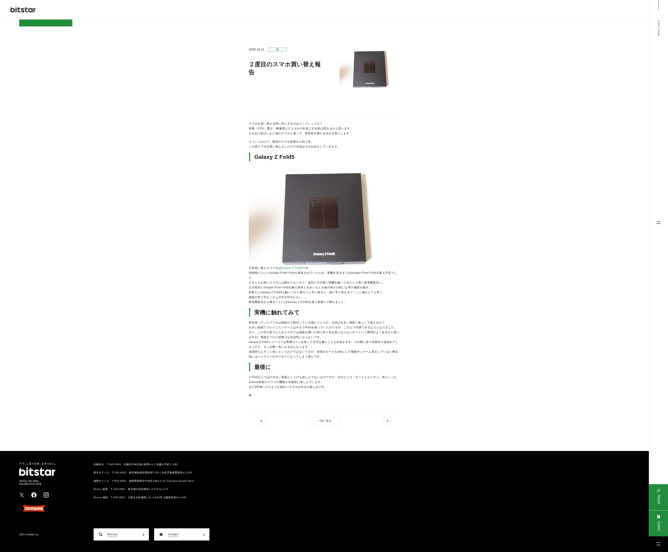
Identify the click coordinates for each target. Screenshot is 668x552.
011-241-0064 (30, 480)
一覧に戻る (324, 420)
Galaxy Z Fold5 (292, 267)
